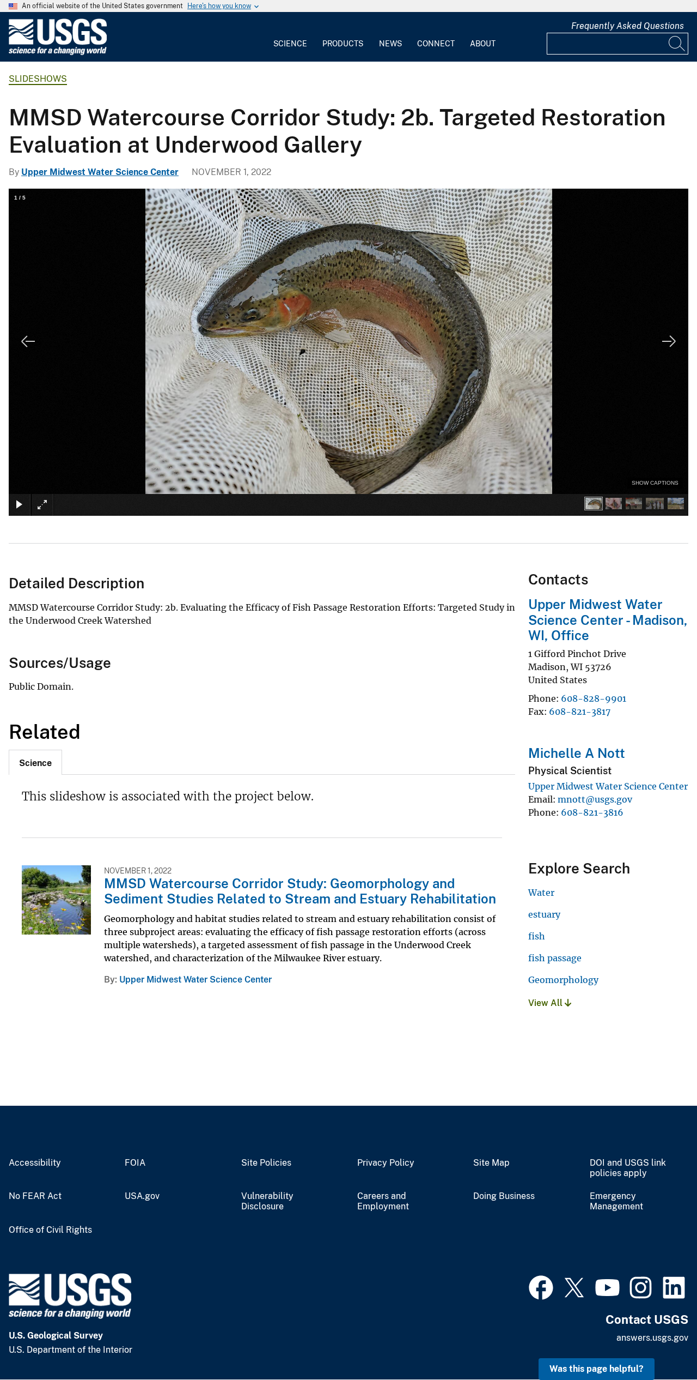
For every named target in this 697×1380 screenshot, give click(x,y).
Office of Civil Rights (50, 1230)
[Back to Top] (657, 1340)
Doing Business (504, 1196)
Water (541, 892)
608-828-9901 (593, 698)
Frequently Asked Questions (627, 26)
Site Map (491, 1163)
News (390, 43)
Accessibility (35, 1163)
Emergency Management (616, 1201)
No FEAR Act (35, 1196)
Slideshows (38, 79)
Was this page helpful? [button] (596, 1369)
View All (546, 1003)
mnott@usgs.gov (595, 799)
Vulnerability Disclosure (267, 1201)
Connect (436, 43)
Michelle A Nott (576, 753)
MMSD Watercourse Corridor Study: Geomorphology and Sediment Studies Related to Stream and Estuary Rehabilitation (300, 891)
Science (290, 43)
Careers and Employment (383, 1201)
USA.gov (142, 1196)
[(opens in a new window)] (541, 1286)
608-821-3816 (592, 812)
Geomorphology (563, 979)
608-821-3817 (579, 711)
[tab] (35, 762)
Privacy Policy (385, 1163)
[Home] (58, 52)
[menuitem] (290, 37)
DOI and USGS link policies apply (628, 1168)
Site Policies (266, 1163)
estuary (544, 914)
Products (342, 43)
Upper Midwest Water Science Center (100, 172)
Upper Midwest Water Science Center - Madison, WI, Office (607, 619)
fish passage (555, 958)
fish (536, 936)
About (483, 43)
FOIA (135, 1163)
